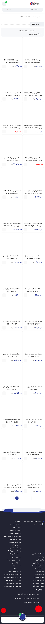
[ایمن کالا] (35, 4)
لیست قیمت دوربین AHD (14, 551)
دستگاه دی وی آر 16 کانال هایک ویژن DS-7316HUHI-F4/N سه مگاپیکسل (11, 160)
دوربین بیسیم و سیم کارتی (14, 533)
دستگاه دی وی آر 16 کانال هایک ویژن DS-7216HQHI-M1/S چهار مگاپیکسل (33, 226)
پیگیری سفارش (40, 560)
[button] (25, 66)
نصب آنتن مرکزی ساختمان (14, 572)
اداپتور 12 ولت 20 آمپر (38, 583)
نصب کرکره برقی (17, 569)
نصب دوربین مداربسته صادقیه (13, 580)
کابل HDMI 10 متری (38, 580)
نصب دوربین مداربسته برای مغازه (12, 586)
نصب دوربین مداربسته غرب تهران (12, 575)
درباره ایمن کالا (40, 572)
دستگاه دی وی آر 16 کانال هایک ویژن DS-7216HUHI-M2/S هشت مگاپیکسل (33, 193)
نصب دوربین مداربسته (15, 557)
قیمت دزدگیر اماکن (16, 528)
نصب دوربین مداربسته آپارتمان (13, 583)
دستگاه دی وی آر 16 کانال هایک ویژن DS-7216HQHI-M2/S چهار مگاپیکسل (12, 193)
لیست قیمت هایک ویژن (15, 548)
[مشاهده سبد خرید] (4, 4)
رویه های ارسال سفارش (38, 566)
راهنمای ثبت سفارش (38, 563)
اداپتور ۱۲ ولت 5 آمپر (38, 577)
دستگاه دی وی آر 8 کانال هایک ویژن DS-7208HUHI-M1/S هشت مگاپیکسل (12, 95)
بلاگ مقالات (40, 557)
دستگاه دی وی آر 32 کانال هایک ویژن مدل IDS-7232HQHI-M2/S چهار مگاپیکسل (12, 226)
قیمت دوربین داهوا (16, 545)
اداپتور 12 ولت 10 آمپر (38, 586)
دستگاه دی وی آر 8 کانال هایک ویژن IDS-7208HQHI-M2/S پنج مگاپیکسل (33, 160)
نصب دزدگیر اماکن (16, 563)
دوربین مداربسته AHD (15, 539)
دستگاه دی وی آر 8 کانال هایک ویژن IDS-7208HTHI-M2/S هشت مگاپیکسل (33, 95)
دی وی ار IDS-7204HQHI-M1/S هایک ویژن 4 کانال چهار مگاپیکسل (12, 62)
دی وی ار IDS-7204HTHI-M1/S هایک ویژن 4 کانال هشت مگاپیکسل (33, 62)
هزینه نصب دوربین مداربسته (14, 560)
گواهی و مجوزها (39, 575)
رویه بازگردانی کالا (39, 569)
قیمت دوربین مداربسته (15, 525)
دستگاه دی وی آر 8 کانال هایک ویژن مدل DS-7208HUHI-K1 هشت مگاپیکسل (12, 487)
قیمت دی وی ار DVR (15, 531)
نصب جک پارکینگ (16, 566)
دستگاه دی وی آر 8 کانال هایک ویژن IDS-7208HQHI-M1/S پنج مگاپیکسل (33, 128)
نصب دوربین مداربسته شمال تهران (12, 577)
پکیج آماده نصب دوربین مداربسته (12, 536)
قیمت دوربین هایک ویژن (15, 542)
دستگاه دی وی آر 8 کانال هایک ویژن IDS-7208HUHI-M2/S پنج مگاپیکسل (12, 128)
